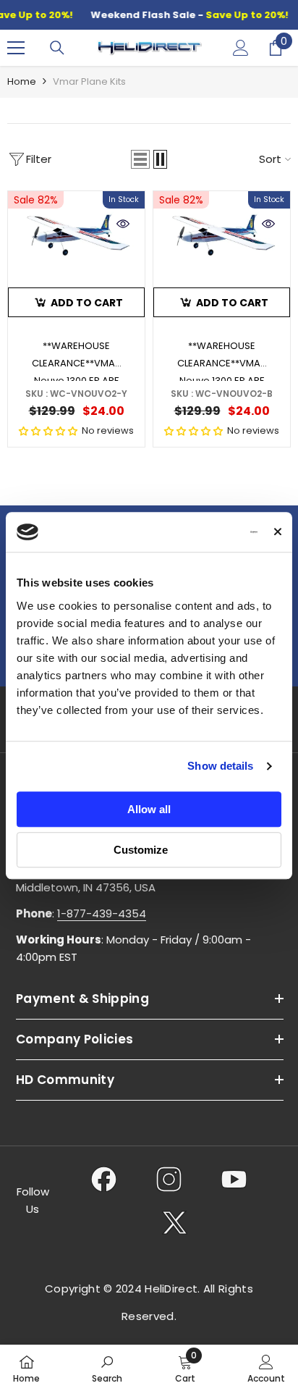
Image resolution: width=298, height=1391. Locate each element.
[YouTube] (234, 1179)
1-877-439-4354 (101, 913)
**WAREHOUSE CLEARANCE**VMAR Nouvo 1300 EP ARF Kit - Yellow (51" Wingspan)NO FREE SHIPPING (76, 360)
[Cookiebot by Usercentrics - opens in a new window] (195, 532)
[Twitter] (175, 1222)
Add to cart (87, 302)
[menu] (16, 47)
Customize (141, 850)
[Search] (57, 47)
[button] (140, 159)
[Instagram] (169, 1179)
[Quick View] (122, 223)
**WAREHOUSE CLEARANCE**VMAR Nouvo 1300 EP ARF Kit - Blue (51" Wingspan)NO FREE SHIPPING (221, 360)
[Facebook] (104, 1179)
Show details (220, 766)
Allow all (149, 809)
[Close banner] (277, 532)
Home (21, 81)
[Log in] (241, 48)
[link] (107, 1368)
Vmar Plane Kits (89, 81)
